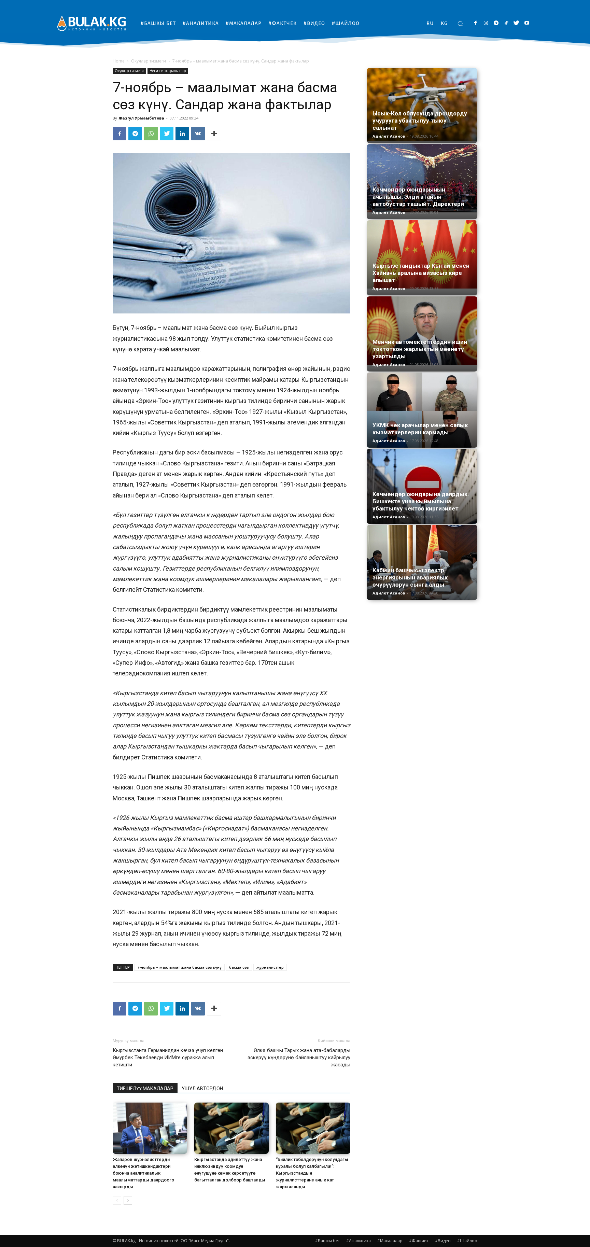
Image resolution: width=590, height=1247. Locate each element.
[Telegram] (496, 23)
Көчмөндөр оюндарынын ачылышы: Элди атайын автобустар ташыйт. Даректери (418, 196)
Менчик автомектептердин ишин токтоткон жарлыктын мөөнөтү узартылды (420, 349)
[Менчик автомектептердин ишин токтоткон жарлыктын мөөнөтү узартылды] (422, 330)
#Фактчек (419, 1241)
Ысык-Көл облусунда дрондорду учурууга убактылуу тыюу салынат (420, 120)
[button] (460, 23)
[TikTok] (506, 23)
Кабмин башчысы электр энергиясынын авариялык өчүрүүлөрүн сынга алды (410, 577)
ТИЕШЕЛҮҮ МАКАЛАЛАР (145, 1088)
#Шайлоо (467, 1241)
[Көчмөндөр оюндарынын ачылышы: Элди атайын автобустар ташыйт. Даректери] (422, 178)
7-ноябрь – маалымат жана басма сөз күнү (179, 967)
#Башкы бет (327, 1241)
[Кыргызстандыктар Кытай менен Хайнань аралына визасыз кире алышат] (422, 254)
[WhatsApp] (151, 133)
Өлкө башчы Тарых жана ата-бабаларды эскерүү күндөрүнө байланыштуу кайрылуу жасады (299, 1057)
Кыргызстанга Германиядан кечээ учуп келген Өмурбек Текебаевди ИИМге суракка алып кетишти (168, 1057)
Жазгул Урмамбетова (141, 118)
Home (119, 61)
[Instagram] (486, 23)
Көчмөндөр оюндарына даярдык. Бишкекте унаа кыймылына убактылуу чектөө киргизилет (421, 501)
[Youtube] (527, 23)
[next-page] (128, 1200)
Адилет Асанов (389, 136)
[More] (214, 133)
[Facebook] (475, 23)
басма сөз (239, 967)
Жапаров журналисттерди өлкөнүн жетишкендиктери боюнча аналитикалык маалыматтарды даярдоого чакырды (143, 1173)
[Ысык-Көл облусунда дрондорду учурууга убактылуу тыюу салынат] (422, 104)
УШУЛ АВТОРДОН (202, 1088)
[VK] (198, 133)
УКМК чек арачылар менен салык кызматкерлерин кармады (420, 429)
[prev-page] (117, 1200)
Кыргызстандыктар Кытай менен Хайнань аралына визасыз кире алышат (421, 272)
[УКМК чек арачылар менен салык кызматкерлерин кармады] (422, 410)
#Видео (443, 1241)
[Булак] (91, 23)
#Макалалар (390, 1241)
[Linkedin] (182, 133)
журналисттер (270, 967)
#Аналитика (358, 1241)
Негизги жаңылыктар (168, 70)
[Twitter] (516, 23)
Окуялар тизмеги (148, 61)
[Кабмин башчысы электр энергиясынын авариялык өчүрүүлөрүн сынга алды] (422, 562)
